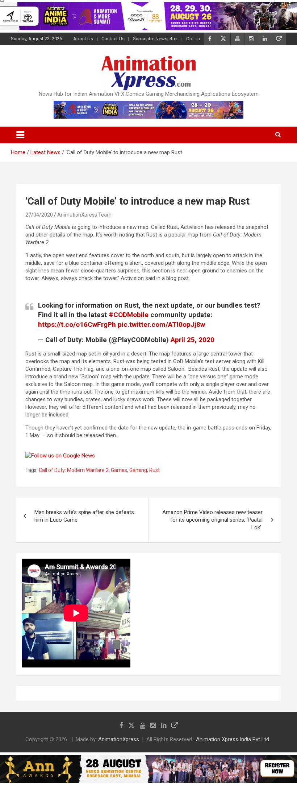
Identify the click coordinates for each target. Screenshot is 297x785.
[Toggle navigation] (20, 135)
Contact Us (113, 38)
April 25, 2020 (192, 340)
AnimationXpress (118, 739)
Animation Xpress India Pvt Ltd (232, 739)
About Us (83, 38)
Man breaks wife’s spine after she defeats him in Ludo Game (84, 516)
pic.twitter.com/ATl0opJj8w (161, 324)
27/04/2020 (39, 215)
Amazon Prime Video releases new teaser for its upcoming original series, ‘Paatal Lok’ (212, 520)
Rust (154, 470)
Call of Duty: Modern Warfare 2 (74, 470)
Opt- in (193, 38)
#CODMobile (128, 315)
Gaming (138, 470)
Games (119, 470)
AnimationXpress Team (84, 215)
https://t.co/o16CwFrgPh (77, 324)
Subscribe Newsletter (155, 38)
